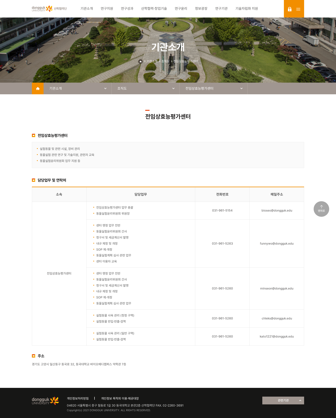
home (38, 88)
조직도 (165, 61)
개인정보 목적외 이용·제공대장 (120, 398)
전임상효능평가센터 (185, 61)
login (290, 9)
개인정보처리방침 (78, 398)
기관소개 (152, 61)
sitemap (298, 9)
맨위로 (321, 210)
